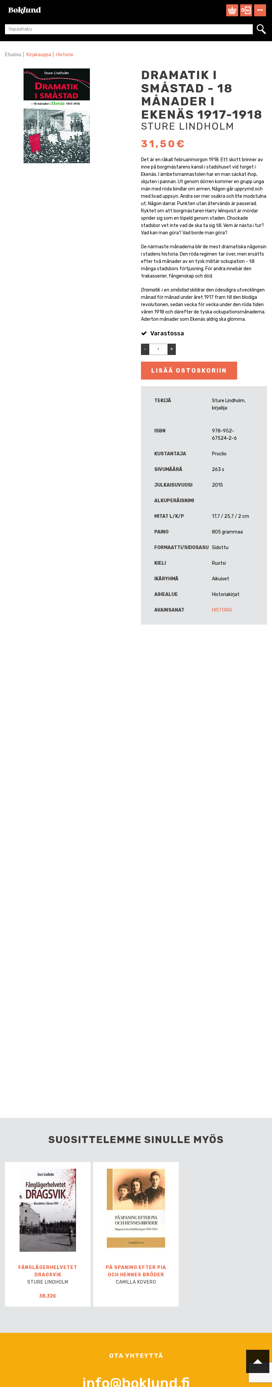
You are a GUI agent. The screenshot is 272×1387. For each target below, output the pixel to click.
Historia (64, 55)
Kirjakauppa (39, 55)
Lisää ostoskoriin (189, 370)
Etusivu (13, 55)
